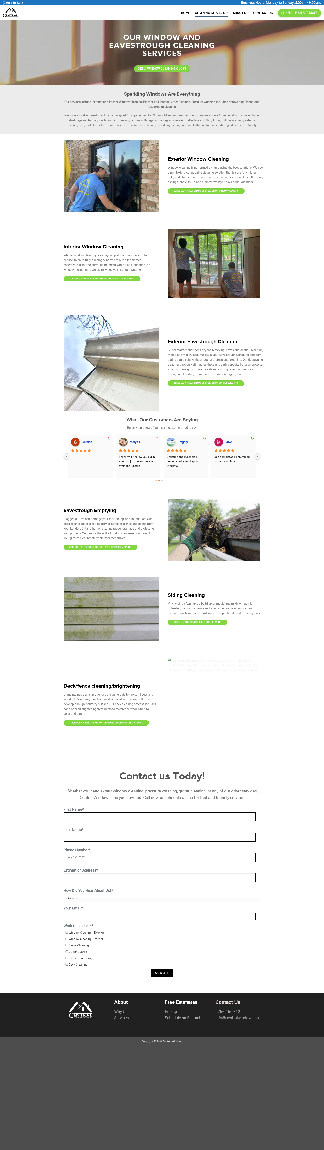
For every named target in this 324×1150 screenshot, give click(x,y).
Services (121, 1018)
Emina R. (231, 442)
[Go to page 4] (167, 480)
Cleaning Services (210, 13)
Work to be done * (78, 926)
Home (185, 13)
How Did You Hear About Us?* (88, 890)
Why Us (121, 1011)
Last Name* (74, 829)
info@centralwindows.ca (237, 1018)
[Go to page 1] (159, 480)
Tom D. (182, 442)
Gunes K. (88, 442)
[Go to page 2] (162, 480)
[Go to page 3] (165, 480)
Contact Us (263, 13)
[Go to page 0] (155, 480)
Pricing (171, 1011)
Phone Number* (77, 850)
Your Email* (73, 908)
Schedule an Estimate (183, 1018)
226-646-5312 (227, 1011)
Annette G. (136, 442)
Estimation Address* (81, 870)
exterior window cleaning (212, 177)
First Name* (74, 809)
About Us (240, 13)
